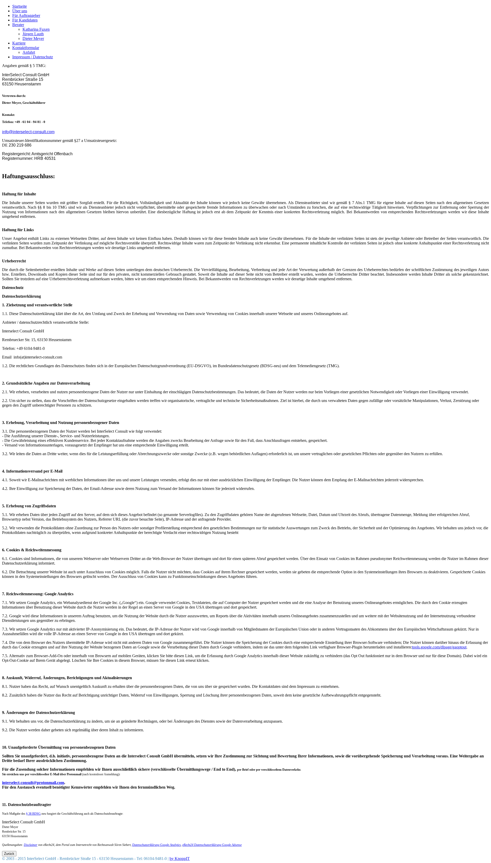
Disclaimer (30, 845)
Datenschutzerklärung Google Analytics (156, 845)
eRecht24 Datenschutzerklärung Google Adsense (212, 845)
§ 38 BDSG (33, 813)
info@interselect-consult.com (28, 132)
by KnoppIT (180, 858)
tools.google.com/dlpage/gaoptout (439, 647)
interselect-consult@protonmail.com (33, 782)
